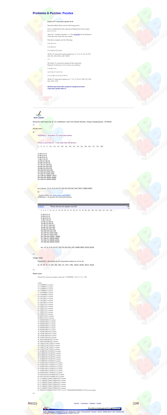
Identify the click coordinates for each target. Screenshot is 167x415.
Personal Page (86, 411)
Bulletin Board (107, 411)
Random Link (120, 411)
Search (100, 411)
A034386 (77, 34)
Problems (92, 403)
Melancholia (51, 411)
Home (45, 411)
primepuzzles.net (62, 413)
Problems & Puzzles (62, 411)
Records (76, 403)
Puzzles (99, 403)
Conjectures (84, 403)
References (72, 411)
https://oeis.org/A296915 (61, 195)
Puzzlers (94, 411)
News (78, 411)
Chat (113, 411)
